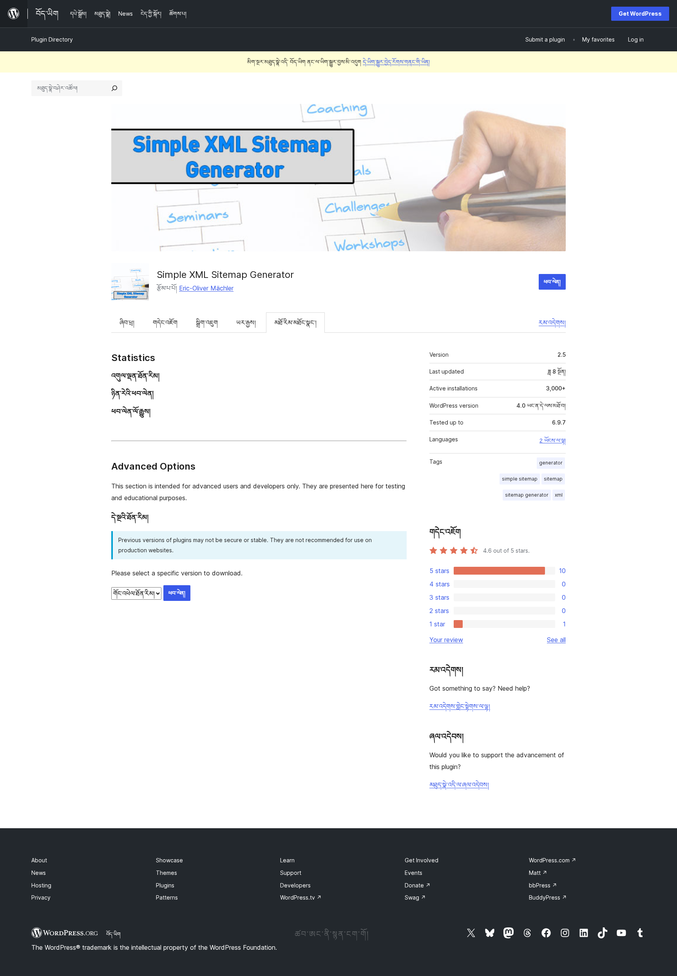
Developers (295, 885)
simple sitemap (520, 479)
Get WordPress (640, 13)
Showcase (169, 860)
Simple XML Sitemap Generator (225, 274)
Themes (166, 872)
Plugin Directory (52, 39)
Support (290, 872)
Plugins (165, 885)
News (38, 872)
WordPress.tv (301, 897)
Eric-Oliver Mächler (206, 288)
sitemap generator (526, 495)
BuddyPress (548, 897)
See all (556, 640)
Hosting (41, 885)
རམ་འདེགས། (552, 323)
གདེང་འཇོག (165, 323)
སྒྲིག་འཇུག (207, 323)
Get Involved (421, 860)
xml (559, 495)
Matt (538, 872)
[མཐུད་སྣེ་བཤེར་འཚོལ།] (114, 88)
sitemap (553, 479)
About (39, 860)
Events (413, 872)
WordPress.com (552, 860)
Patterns (167, 897)
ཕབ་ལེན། (552, 281)
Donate (418, 885)
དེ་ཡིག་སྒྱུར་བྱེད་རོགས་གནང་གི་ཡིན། (396, 61)
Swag (415, 897)
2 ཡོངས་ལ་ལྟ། (552, 440)
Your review (446, 640)
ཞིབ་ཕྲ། (126, 323)
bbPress (543, 885)
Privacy (41, 897)
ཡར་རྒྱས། (246, 323)
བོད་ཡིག (113, 934)
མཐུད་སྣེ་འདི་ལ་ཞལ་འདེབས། (459, 785)
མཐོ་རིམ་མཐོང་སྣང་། (295, 323)
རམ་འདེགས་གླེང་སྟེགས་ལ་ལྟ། (459, 706)
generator (551, 463)
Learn (287, 860)
